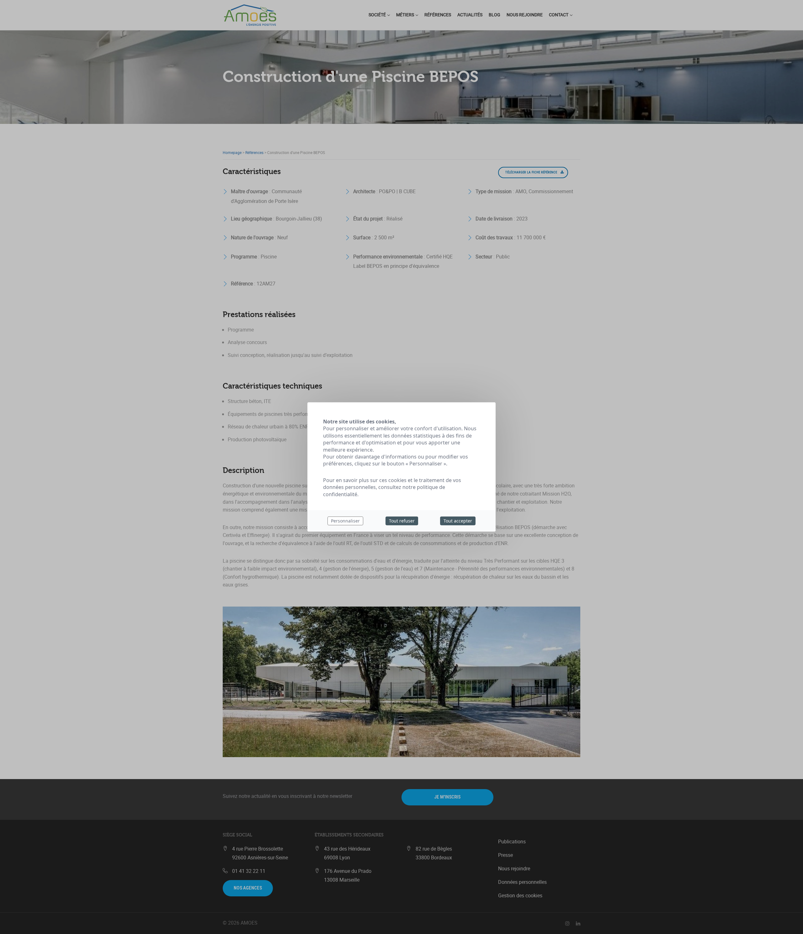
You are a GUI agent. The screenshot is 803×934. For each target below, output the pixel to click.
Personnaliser (345, 521)
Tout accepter (458, 521)
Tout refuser (402, 521)
